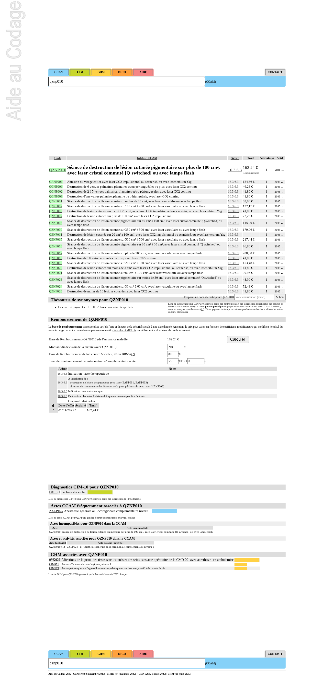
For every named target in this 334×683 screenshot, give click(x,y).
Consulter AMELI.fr (124, 330)
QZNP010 (55, 531)
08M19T (54, 568)
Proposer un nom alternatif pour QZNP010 (209, 297)
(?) (133, 354)
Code (57, 158)
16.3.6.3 (235, 170)
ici (202, 309)
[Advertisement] (167, 34)
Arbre (235, 158)
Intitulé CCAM (147, 158)
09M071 (54, 564)
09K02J (54, 560)
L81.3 (53, 492)
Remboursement (251, 173)
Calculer (237, 339)
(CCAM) (210, 81)
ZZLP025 (56, 511)
